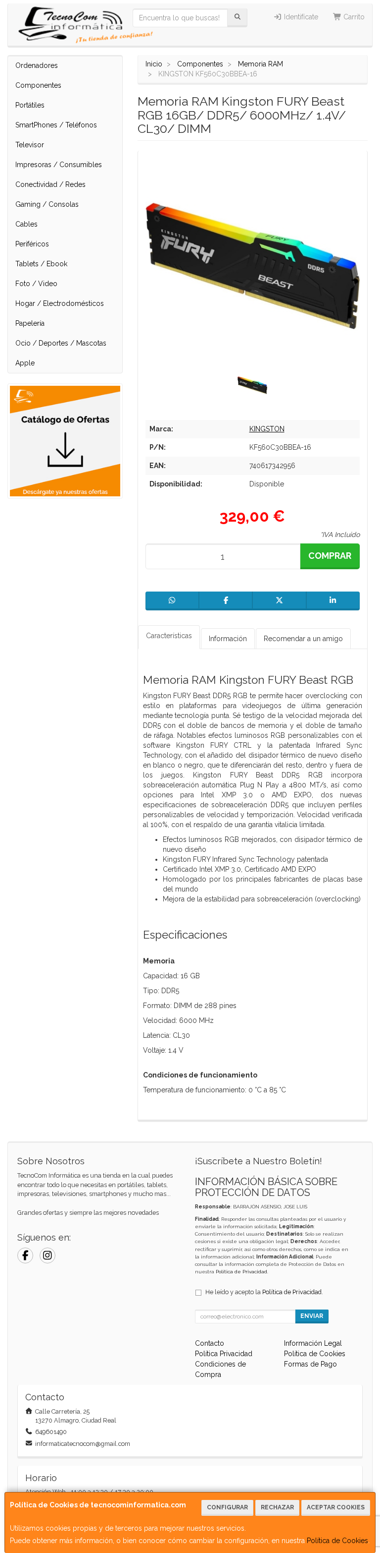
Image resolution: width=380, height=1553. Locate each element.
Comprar (329, 555)
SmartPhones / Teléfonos (56, 125)
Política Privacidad (223, 1354)
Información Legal (313, 1343)
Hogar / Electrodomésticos (59, 303)
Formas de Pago (310, 1364)
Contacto (209, 1343)
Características (169, 636)
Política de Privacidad (241, 1271)
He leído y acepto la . (264, 1292)
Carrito (353, 17)
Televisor (29, 145)
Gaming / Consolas (47, 204)
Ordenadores (36, 65)
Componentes (38, 85)
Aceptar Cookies (336, 1507)
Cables (26, 224)
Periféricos (32, 244)
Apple (25, 363)
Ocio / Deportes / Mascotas (60, 343)
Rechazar (277, 1507)
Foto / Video (36, 284)
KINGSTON (267, 429)
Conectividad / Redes (50, 184)
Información (228, 639)
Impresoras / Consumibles (58, 165)
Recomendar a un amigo (303, 639)
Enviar (311, 1316)
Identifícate (300, 17)
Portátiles (30, 105)
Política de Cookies (337, 1541)
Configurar (227, 1507)
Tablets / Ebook (41, 264)
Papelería (30, 323)
